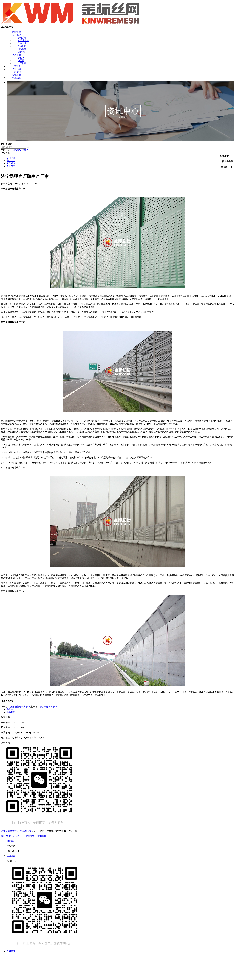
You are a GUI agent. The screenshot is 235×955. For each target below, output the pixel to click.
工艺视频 (16, 66)
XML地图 (41, 836)
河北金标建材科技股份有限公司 (16, 831)
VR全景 (21, 52)
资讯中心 (16, 75)
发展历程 (22, 46)
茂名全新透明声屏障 (20, 706)
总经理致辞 (23, 40)
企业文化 (22, 43)
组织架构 (22, 49)
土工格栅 (22, 63)
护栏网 (21, 57)
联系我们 (16, 78)
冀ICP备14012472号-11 (12, 836)
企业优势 (16, 69)
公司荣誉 (22, 37)
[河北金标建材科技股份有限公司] (71, 25)
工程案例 (16, 72)
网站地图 (30, 836)
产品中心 (16, 55)
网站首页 (16, 32)
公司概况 (16, 35)
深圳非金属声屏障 (48, 706)
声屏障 (21, 60)
